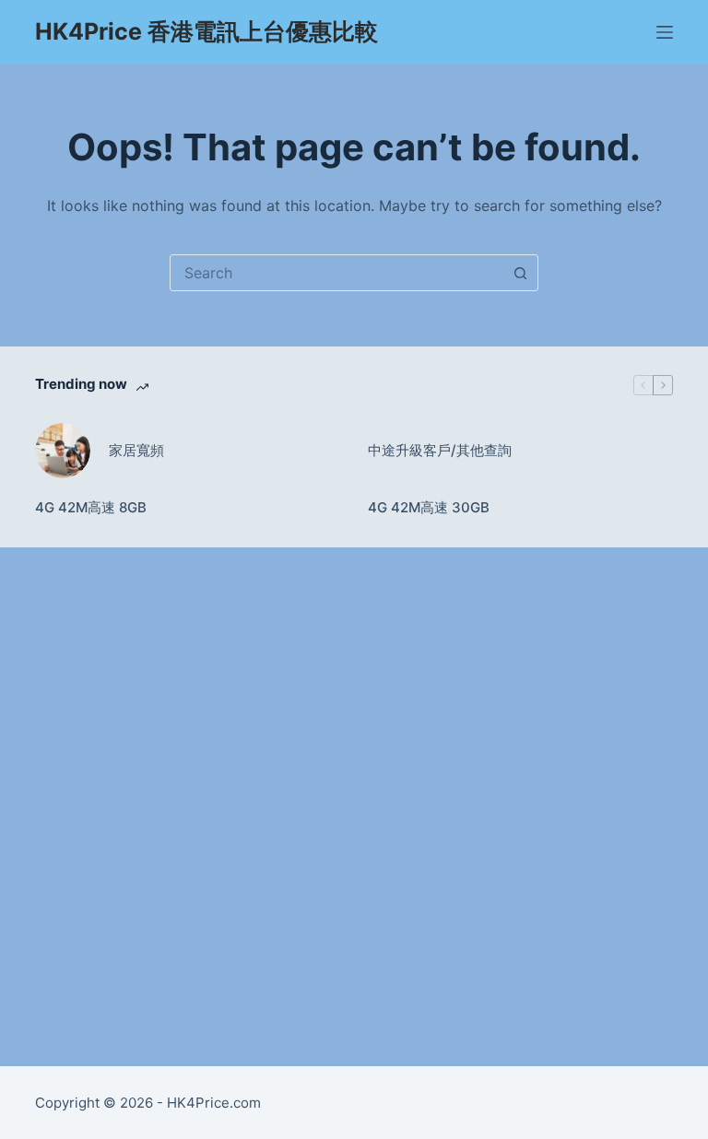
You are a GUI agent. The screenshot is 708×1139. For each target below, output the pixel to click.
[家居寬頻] (62, 450)
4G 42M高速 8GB (91, 507)
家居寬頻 (136, 450)
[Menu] (664, 32)
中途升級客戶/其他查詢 (440, 450)
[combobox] (336, 272)
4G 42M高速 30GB (429, 507)
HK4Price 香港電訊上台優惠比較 (206, 31)
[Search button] (519, 272)
